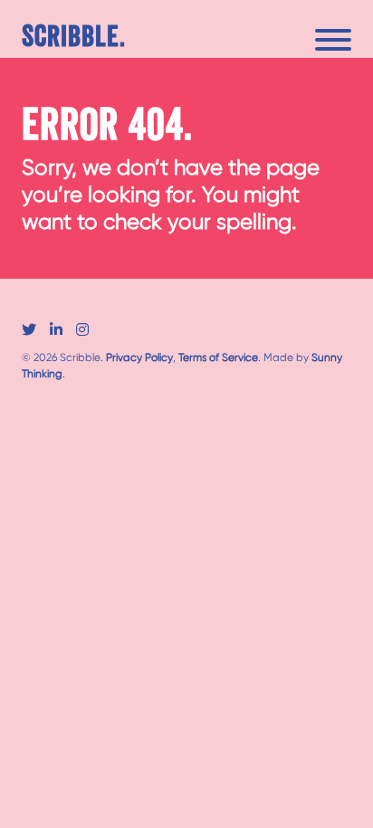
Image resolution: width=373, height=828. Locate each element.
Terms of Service (218, 357)
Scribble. (74, 37)
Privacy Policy (139, 357)
